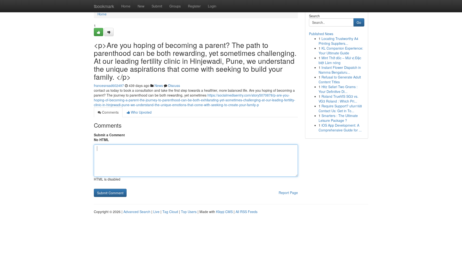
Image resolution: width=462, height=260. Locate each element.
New (141, 6)
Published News (321, 33)
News (158, 85)
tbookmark (104, 6)
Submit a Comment (109, 134)
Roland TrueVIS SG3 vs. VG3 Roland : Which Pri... (338, 99)
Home (125, 6)
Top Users (189, 211)
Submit (157, 6)
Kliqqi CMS (224, 211)
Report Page (288, 192)
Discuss (174, 85)
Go (359, 22)
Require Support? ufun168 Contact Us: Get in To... (340, 108)
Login (212, 6)
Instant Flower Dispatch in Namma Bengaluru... (340, 70)
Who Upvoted (141, 112)
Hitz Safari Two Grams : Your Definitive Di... (338, 89)
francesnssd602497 (109, 85)
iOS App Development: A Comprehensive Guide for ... (340, 127)
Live (156, 211)
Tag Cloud (170, 211)
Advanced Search (136, 211)
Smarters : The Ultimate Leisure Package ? (338, 118)
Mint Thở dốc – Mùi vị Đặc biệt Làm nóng (340, 60)
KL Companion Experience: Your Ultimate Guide (341, 50)
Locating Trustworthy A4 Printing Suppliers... (338, 41)
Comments (110, 112)
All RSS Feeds (246, 211)
